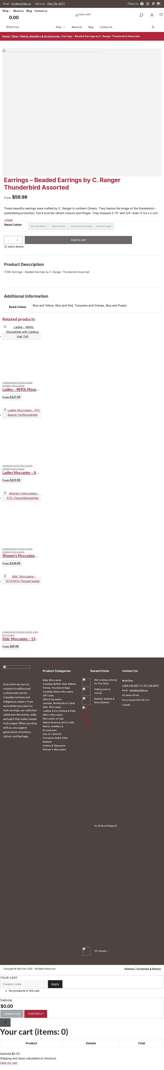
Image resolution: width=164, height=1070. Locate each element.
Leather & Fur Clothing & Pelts (59, 710)
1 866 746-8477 (131, 685)
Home (6, 36)
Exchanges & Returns (149, 968)
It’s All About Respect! (105, 825)
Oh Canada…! (101, 951)
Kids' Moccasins (52, 707)
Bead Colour (13, 224)
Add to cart (78, 240)
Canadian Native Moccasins (58, 691)
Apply (55, 984)
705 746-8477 (151, 685)
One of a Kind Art (52, 734)
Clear (9, 220)
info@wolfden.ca (139, 690)
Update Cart (12, 1013)
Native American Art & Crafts (58, 722)
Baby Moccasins (52, 680)
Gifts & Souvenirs (52, 699)
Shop (15, 36)
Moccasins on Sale (53, 718)
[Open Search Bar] (153, 27)
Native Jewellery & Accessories (40, 36)
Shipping (129, 968)
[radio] (38, 226)
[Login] (152, 15)
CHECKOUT (36, 1013)
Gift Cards (48, 695)
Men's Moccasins (53, 714)
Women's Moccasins (54, 749)
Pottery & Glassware (54, 745)
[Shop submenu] (10, 11)
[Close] (5, 1022)
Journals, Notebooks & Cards (59, 703)
